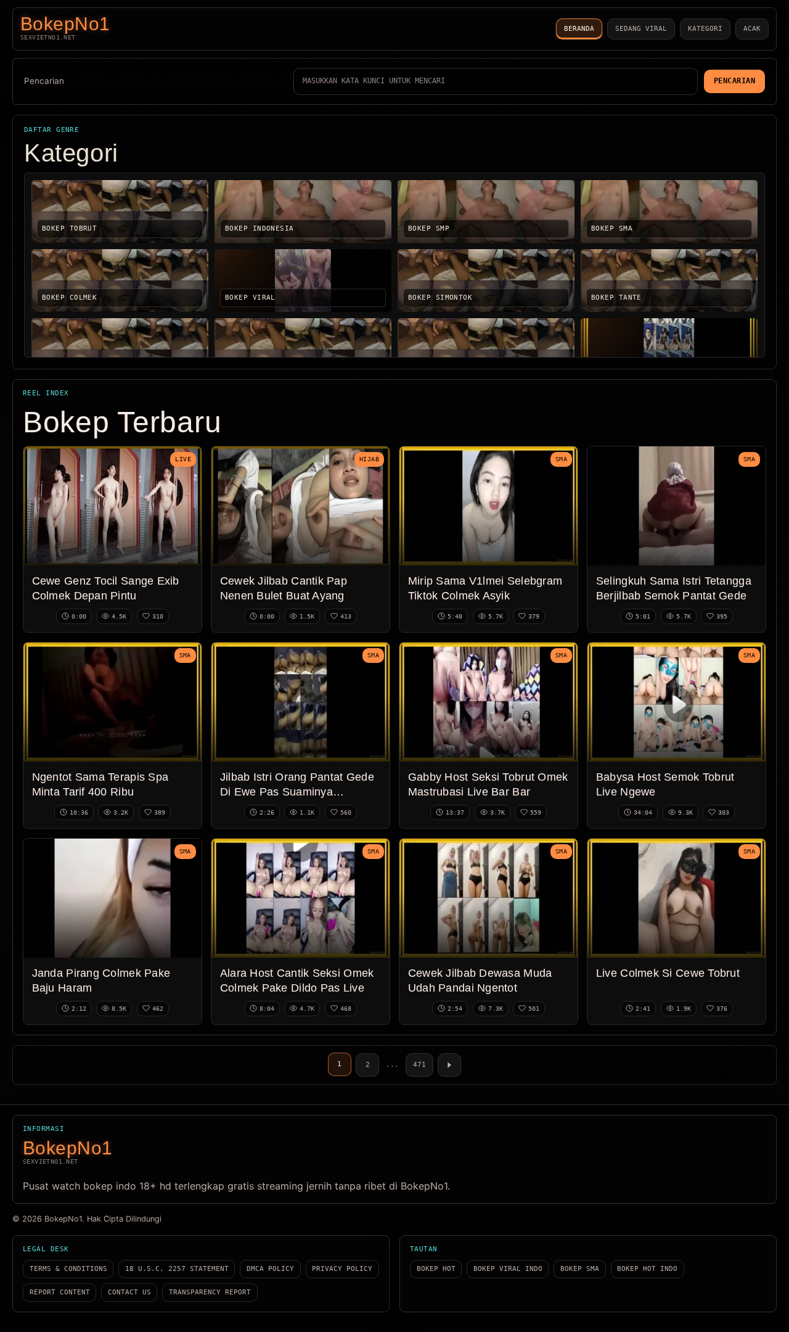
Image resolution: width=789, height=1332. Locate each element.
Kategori (705, 29)
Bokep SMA (579, 1269)
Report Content (60, 1292)
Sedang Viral (641, 29)
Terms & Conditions (68, 1269)
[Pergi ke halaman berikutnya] (449, 1065)
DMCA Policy (270, 1269)
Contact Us (129, 1292)
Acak (752, 29)
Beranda (579, 29)
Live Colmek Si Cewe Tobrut (668, 972)
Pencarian (44, 81)
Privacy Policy (342, 1269)
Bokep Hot (436, 1269)
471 (419, 1065)
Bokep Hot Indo (647, 1269)
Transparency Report (210, 1292)
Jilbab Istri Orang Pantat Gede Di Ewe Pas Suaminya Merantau (297, 791)
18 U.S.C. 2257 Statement (177, 1269)
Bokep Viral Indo (507, 1269)
